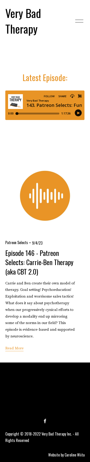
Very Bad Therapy (23, 21)
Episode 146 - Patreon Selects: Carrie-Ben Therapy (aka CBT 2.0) (39, 262)
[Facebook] (45, 421)
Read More (14, 348)
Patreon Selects (16, 242)
